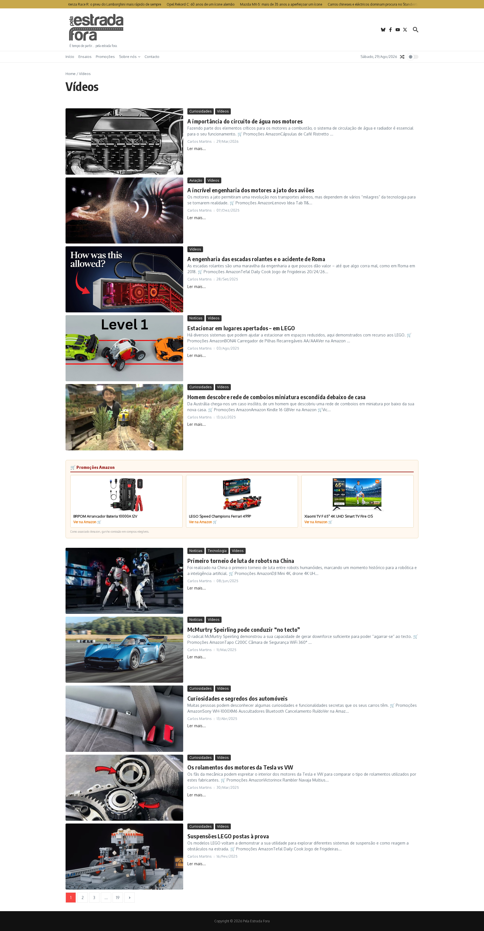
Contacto (152, 56)
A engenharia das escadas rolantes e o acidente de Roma (256, 258)
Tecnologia (217, 550)
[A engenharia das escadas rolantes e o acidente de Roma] (124, 279)
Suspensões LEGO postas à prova (228, 835)
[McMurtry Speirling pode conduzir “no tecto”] (124, 650)
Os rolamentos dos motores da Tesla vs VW (240, 767)
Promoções (105, 56)
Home (71, 73)
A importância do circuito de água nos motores (244, 121)
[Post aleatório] (402, 57)
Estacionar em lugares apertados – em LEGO (241, 327)
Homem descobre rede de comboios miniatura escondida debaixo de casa (276, 396)
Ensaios (85, 56)
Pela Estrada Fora (96, 27)
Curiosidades (200, 111)
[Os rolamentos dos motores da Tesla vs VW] (124, 788)
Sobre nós (128, 56)
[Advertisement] (242, 29)
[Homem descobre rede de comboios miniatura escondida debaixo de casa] (124, 417)
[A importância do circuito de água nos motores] (124, 141)
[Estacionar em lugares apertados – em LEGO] (124, 348)
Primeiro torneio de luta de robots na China (240, 560)
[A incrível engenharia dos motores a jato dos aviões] (124, 210)
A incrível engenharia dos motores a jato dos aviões (250, 189)
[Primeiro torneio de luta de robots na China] (124, 581)
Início (70, 56)
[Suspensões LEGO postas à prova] (124, 857)
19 (118, 897)
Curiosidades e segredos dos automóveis (237, 698)
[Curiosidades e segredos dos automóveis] (124, 719)
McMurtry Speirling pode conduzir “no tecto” (243, 629)
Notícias (196, 318)
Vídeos (223, 111)
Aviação (195, 180)
